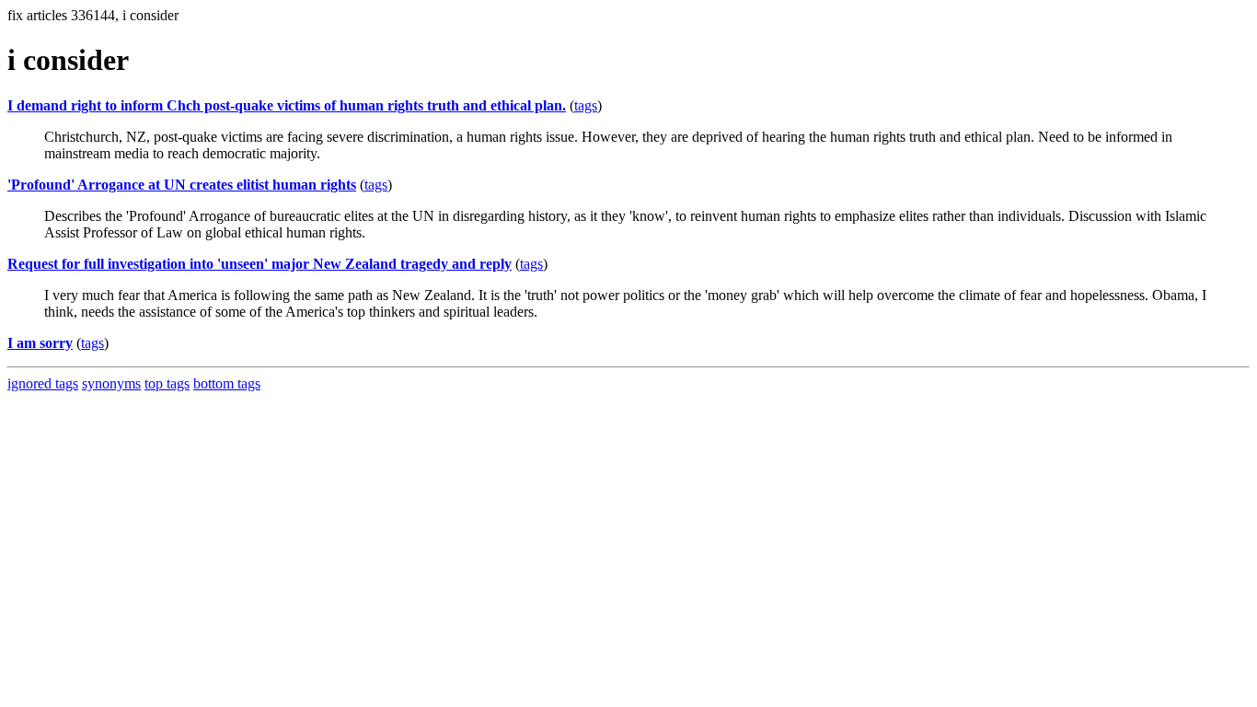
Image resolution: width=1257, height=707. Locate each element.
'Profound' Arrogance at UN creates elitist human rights (181, 184)
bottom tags (226, 383)
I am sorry (40, 343)
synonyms (111, 383)
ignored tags (42, 383)
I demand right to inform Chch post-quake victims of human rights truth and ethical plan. (286, 105)
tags (585, 105)
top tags (167, 383)
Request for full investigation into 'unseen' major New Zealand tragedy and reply (259, 264)
